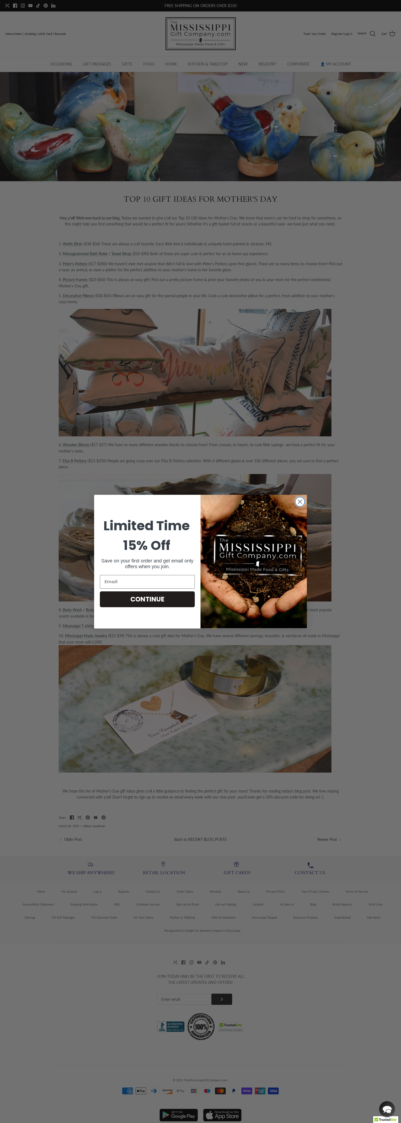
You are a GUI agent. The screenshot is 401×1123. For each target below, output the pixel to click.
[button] (387, 1109)
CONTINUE (147, 599)
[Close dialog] (300, 502)
